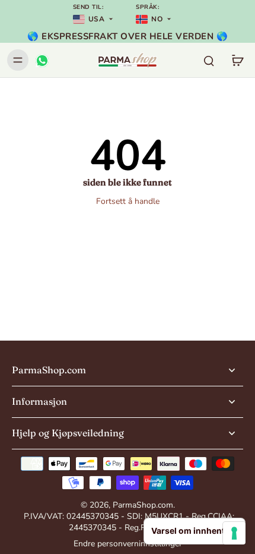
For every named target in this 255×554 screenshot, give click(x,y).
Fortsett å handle (128, 201)
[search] (209, 60)
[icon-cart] (237, 60)
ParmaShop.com (143, 505)
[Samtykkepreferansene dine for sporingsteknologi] (234, 533)
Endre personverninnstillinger (128, 543)
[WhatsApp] (41, 60)
